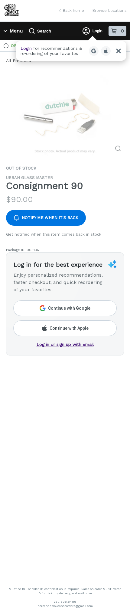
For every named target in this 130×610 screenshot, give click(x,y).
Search (44, 31)
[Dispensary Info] (6, 45)
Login (97, 31)
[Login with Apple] (106, 51)
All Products (18, 60)
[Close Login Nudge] (118, 51)
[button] (71, 51)
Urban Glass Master (29, 177)
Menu (16, 31)
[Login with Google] (94, 51)
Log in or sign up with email (65, 344)
